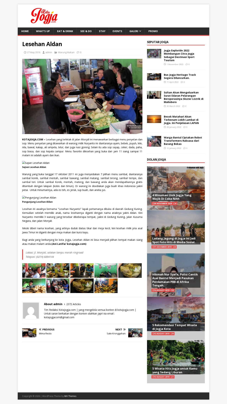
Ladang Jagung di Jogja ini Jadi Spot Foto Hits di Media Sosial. (174, 240)
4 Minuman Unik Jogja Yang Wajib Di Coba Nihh (172, 197)
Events (117, 31)
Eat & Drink (65, 31)
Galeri (133, 31)
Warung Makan (66, 52)
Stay (102, 31)
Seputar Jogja (157, 42)
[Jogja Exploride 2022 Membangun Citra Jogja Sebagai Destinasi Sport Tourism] (154, 56)
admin (48, 52)
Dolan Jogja (156, 159)
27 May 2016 (33, 52)
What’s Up (43, 31)
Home (25, 31)
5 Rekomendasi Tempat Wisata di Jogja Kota (174, 327)
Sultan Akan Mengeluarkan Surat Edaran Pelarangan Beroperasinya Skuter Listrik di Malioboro (183, 97)
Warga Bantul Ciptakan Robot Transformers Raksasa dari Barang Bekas (183, 141)
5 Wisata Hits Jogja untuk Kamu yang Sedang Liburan (174, 370)
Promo (153, 31)
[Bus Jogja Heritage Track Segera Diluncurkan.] (154, 78)
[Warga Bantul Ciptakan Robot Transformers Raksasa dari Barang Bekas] (154, 144)
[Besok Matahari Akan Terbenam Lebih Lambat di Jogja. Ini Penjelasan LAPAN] (154, 120)
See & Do (86, 31)
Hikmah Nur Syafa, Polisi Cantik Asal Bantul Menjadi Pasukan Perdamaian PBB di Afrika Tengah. (175, 279)
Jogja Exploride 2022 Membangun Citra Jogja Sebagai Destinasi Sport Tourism (179, 55)
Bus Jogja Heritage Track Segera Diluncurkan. (180, 76)
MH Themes (70, 396)
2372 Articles (73, 304)
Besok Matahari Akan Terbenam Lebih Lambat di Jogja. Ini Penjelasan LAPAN (181, 120)
